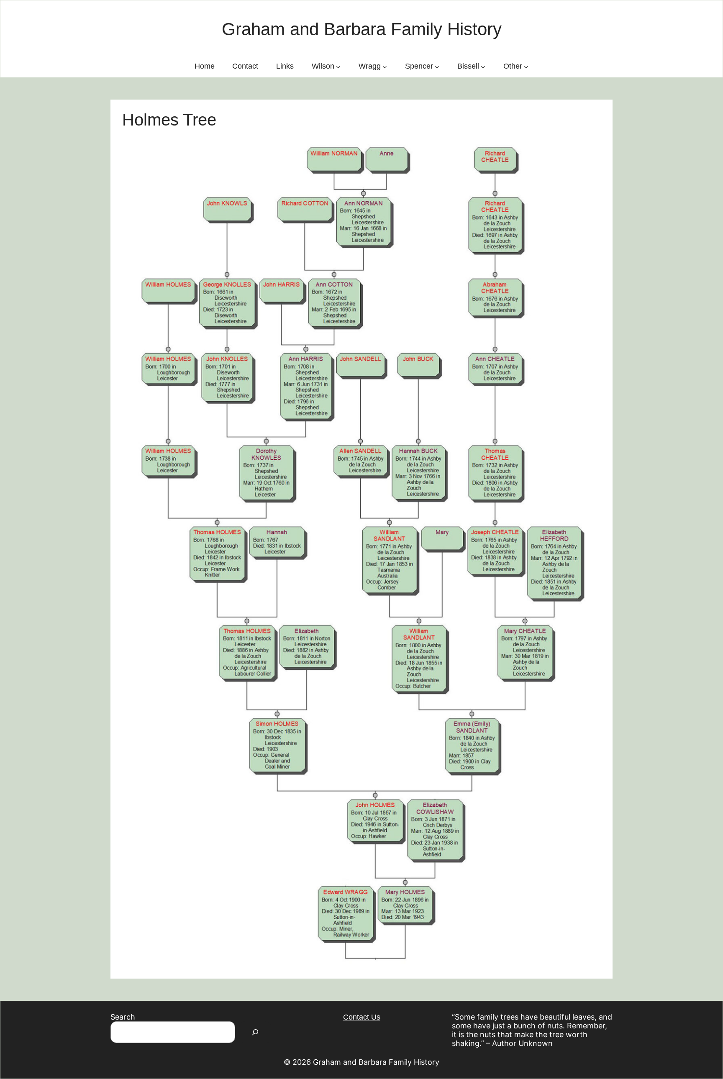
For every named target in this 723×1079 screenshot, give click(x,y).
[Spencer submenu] (437, 66)
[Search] (255, 1032)
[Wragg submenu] (384, 66)
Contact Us (361, 1017)
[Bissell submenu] (483, 66)
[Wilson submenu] (338, 66)
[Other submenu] (526, 66)
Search (122, 1016)
